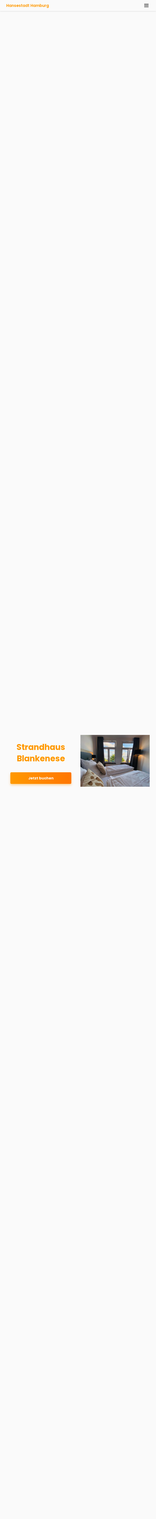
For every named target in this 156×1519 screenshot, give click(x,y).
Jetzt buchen (41, 778)
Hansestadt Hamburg (27, 5)
